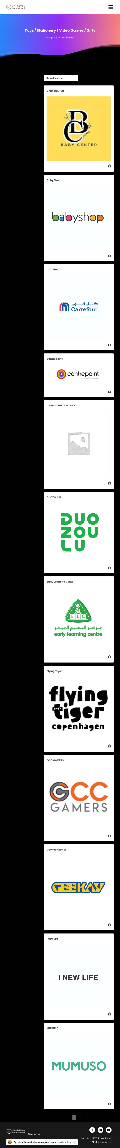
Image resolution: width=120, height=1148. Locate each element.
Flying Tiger (54, 671)
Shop (49, 37)
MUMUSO (52, 1028)
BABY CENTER (55, 91)
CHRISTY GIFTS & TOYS (61, 405)
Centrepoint (54, 359)
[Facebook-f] (92, 1130)
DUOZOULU (54, 497)
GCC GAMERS (55, 760)
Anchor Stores (65, 37)
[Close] (74, 1142)
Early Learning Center (60, 581)
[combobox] (61, 78)
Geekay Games (56, 849)
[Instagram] (100, 1130)
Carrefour (53, 269)
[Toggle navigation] (111, 7)
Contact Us (34, 1133)
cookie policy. (64, 1142)
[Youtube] (109, 1130)
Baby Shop (53, 180)
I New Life (52, 939)
